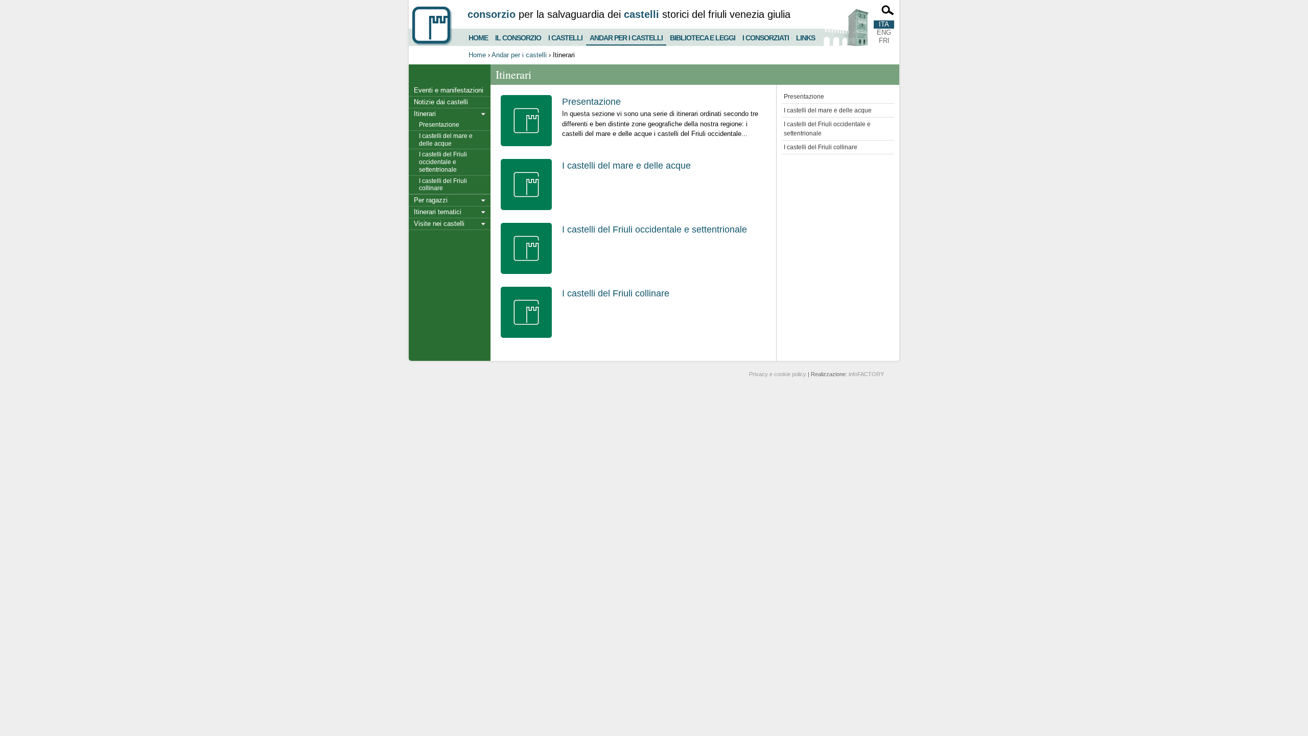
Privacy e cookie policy (777, 374)
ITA (884, 24)
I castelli (565, 36)
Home (478, 36)
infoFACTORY (866, 374)
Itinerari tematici (437, 212)
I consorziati (765, 36)
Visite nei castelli (439, 223)
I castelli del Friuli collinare (443, 184)
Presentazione (439, 124)
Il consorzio (518, 36)
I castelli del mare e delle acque (446, 139)
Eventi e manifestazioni (448, 90)
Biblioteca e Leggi (702, 36)
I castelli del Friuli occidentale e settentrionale (443, 162)
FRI (884, 40)
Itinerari (425, 114)
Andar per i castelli (626, 36)
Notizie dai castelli (441, 102)
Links (805, 36)
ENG (884, 32)
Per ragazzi (431, 200)
